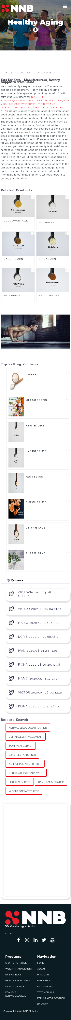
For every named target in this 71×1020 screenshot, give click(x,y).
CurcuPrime (36, 502)
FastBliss (34, 476)
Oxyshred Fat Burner (22, 755)
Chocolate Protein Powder (26, 773)
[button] (65, 6)
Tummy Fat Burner (21, 746)
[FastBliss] (16, 483)
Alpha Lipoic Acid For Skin (25, 764)
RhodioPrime (49, 295)
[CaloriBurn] (18, 243)
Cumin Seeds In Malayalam (25, 736)
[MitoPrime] (18, 280)
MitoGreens (36, 400)
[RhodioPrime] (52, 280)
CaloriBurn (13, 259)
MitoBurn (46, 222)
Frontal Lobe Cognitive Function (38, 100)
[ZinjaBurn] (52, 243)
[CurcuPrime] (16, 508)
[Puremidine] (16, 559)
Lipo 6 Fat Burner (20, 782)
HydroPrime (36, 451)
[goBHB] (16, 381)
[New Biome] (16, 432)
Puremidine (36, 553)
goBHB (31, 374)
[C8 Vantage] (16, 534)
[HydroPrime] (16, 457)
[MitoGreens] (16, 406)
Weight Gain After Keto (24, 791)
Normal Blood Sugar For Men (28, 727)
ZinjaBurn (47, 259)
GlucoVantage (16, 220)
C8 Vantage (36, 527)
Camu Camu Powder (51, 782)
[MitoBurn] (52, 207)
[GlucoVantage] (18, 206)
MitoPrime (12, 295)
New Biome (35, 425)
